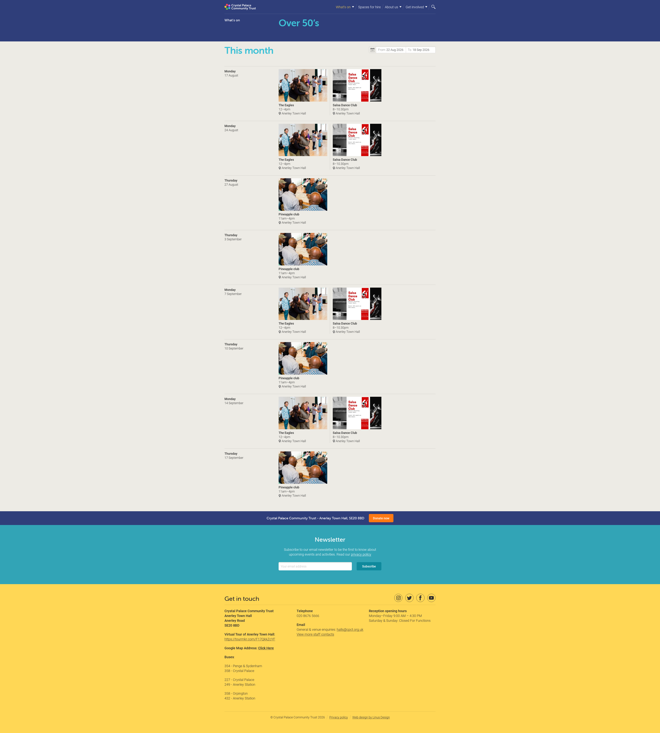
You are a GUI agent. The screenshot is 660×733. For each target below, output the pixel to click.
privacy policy (361, 554)
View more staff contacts (315, 634)
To (409, 50)
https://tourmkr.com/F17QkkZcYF (249, 639)
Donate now (381, 518)
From (381, 50)
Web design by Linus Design (371, 717)
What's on (232, 20)
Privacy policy (338, 717)
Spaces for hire (369, 7)
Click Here (266, 648)
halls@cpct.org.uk (350, 629)
